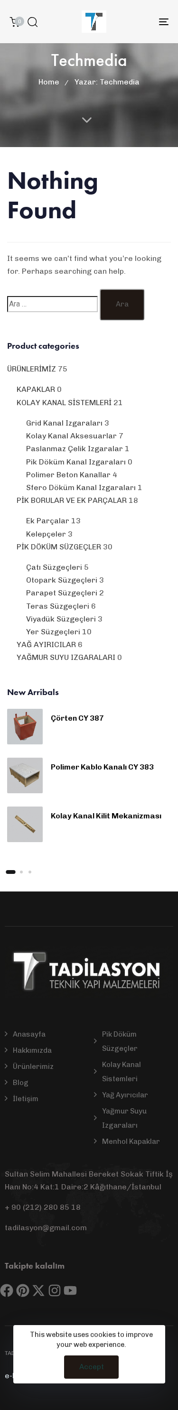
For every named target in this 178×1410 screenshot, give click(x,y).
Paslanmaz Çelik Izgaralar (74, 448)
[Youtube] (70, 1290)
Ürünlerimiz (33, 1066)
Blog (20, 1082)
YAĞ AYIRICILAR (46, 644)
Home (48, 81)
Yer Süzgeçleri (53, 631)
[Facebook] (6, 1290)
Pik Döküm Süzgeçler (120, 1041)
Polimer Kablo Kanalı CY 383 (102, 766)
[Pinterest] (22, 1290)
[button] (32, 22)
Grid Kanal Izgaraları (64, 422)
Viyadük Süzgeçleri (61, 618)
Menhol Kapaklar (131, 1141)
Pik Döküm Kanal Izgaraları (76, 461)
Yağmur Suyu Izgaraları (124, 1118)
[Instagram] (54, 1290)
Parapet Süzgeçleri (61, 592)
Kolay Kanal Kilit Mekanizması (106, 815)
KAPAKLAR (36, 389)
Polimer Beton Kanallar (68, 474)
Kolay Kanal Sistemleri (121, 1071)
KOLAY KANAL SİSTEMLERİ (64, 402)
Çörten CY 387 (77, 718)
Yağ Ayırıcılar (125, 1095)
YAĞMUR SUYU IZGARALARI (66, 657)
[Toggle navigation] (142, 21)
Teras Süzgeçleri (57, 606)
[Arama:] (52, 304)
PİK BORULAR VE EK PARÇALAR (72, 500)
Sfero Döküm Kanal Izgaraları (81, 487)
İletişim (25, 1099)
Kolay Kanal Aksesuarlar (71, 435)
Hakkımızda (32, 1050)
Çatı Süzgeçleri (54, 567)
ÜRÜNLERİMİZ (31, 368)
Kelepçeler (46, 533)
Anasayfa (29, 1034)
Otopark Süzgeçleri (61, 579)
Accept (91, 1367)
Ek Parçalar (47, 520)
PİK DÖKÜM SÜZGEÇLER (59, 546)
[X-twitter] (38, 1290)
